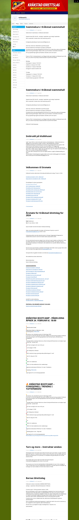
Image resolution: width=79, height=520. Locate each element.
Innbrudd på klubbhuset (39, 136)
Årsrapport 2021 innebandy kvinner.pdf (34, 197)
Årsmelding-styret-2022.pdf (31, 184)
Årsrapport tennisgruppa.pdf (32, 293)
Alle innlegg (15, 29)
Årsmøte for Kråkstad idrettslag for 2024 (44, 214)
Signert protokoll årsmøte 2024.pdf (33, 306)
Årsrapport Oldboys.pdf (31, 273)
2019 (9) (14, 77)
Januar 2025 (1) (16, 62)
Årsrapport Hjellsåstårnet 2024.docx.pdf (34, 282)
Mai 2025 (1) (15, 57)
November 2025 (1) (17, 52)
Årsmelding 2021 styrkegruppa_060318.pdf (35, 189)
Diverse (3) (15, 41)
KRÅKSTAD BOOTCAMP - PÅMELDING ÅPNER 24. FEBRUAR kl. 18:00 (45, 319)
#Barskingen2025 (54, 435)
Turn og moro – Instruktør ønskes (44, 446)
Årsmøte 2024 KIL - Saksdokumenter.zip (34, 300)
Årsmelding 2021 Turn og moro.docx (34, 191)
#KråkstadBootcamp (30, 435)
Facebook (18, 12)
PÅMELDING (36, 331)
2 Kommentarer (29, 206)
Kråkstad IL (32, 30)
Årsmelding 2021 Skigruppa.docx (33, 188)
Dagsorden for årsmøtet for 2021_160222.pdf (36, 178)
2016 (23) (15, 85)
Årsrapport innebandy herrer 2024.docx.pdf (35, 284)
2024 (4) (14, 65)
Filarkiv (26, 23)
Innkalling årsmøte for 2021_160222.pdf (34, 177)
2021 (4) (14, 72)
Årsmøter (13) (16, 36)
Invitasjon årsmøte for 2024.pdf (33, 267)
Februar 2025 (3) (16, 60)
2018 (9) (14, 80)
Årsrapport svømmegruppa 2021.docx (34, 201)
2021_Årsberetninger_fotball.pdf (33, 186)
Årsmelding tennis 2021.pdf (32, 195)
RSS (15, 46)
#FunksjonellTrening (45, 435)
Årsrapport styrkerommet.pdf (32, 295)
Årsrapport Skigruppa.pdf (31, 288)
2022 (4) (14, 70)
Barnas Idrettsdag (35, 478)
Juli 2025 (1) (15, 55)
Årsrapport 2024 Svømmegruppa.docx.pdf (35, 280)
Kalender (31, 23)
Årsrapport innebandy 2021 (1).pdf (33, 199)
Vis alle (14, 44)
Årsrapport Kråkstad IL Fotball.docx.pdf (34, 286)
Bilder (21, 23)
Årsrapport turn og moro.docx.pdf (33, 275)
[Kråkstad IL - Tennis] (39, 5)
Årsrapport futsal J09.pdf (31, 277)
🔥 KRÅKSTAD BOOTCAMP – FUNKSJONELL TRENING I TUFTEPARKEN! (40, 386)
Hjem (13, 23)
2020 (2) (14, 75)
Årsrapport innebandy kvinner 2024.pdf (34, 291)
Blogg (17, 23)
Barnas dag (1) (16, 39)
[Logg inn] (77, 1)
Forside (13, 12)
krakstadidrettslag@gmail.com (32, 231)
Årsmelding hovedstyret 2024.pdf (33, 290)
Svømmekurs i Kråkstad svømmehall (45, 26)
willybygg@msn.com (47, 249)
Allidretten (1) (16, 31)
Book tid (23, 12)
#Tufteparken (38, 435)
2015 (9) (14, 87)
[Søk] (75, 1)
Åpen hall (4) (15, 34)
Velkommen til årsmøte (38, 167)
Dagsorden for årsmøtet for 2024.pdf (34, 269)
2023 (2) (14, 67)
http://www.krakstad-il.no (24, 19)
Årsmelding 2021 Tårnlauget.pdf (33, 193)
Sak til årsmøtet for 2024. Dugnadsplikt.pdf (35, 271)
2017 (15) (15, 82)
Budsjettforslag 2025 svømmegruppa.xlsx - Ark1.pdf (37, 278)
